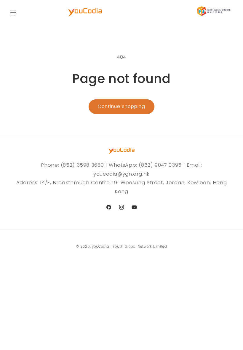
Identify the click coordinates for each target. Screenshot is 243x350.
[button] (13, 12)
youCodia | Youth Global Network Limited (129, 246)
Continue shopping (121, 106)
